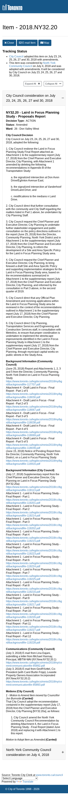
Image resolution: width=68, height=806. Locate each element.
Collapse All (50, 83)
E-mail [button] (28, 42)
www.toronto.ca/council (49, 775)
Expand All (30, 83)
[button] (41, 42)
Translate (27, 781)
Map (46, 42)
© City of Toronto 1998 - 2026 (22, 789)
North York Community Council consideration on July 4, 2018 (28, 752)
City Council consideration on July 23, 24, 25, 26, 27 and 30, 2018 (30, 98)
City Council (16, 56)
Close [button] (10, 42)
